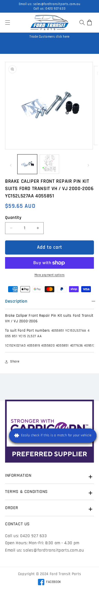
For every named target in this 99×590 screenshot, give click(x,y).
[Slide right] (88, 165)
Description (16, 301)
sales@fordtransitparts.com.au (56, 4)
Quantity (13, 217)
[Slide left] (10, 165)
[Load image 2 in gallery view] (49, 164)
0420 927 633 (55, 9)
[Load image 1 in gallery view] (27, 164)
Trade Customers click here (49, 37)
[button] (8, 22)
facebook (49, 582)
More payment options (50, 275)
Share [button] (15, 361)
